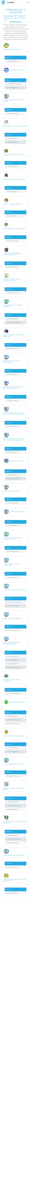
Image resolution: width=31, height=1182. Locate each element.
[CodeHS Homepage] (8, 2)
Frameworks (9, 17)
